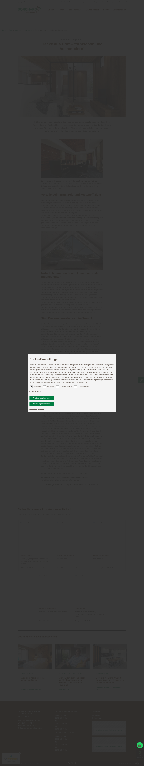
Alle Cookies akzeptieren (41, 398)
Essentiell (37, 386)
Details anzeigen (37, 391)
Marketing (50, 386)
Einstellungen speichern (41, 404)
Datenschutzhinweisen (45, 382)
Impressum (41, 409)
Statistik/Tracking (66, 386)
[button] (140, 745)
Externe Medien (84, 386)
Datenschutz (33, 409)
